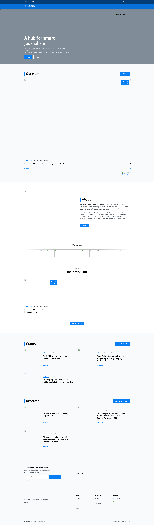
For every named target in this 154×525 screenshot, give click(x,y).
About (81, 6)
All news (78, 498)
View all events (77, 323)
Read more (27, 168)
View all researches (121, 401)
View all (124, 73)
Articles (78, 511)
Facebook (28, 1)
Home (64, 6)
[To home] (29, 6)
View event (27, 317)
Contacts (88, 6)
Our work (72, 6)
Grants (77, 508)
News (28, 57)
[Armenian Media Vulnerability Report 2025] (32, 416)
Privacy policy (98, 503)
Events (77, 503)
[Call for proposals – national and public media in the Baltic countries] (32, 381)
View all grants (122, 344)
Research (78, 506)
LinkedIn (36, 1)
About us (97, 498)
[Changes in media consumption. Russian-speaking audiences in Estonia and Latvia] (32, 440)
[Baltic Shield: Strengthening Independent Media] (32, 359)
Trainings (78, 500)
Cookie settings (126, 521)
